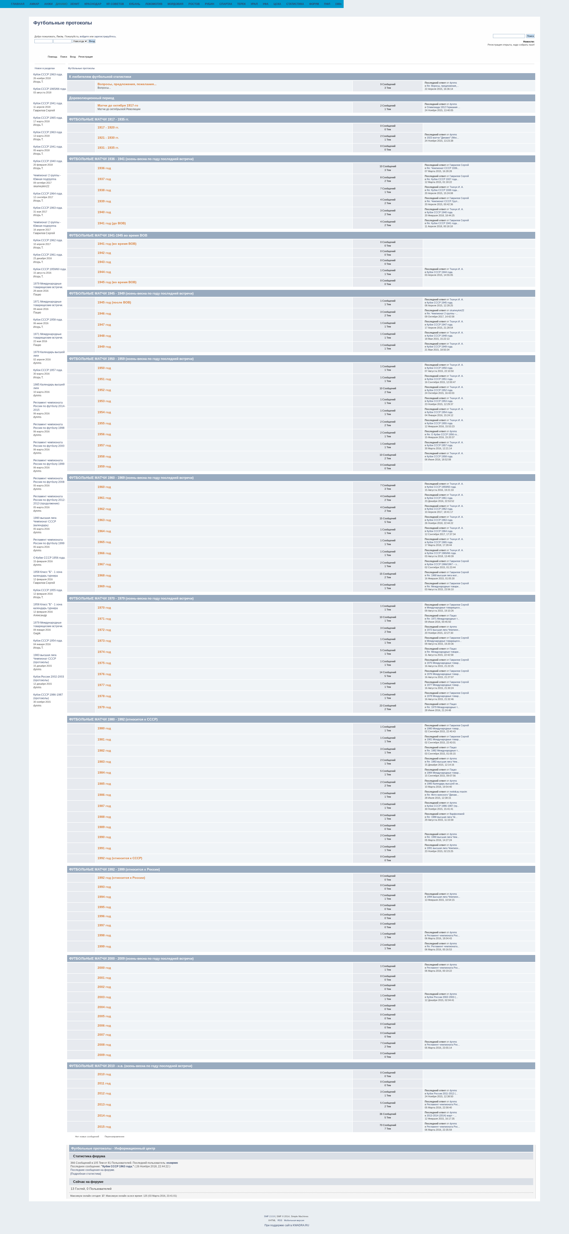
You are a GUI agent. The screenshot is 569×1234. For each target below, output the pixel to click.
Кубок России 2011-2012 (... (442, 1093)
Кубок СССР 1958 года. (48, 319)
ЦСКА (277, 4)
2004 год (104, 1007)
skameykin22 (457, 310)
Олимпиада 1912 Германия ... (443, 107)
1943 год (104, 262)
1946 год (104, 313)
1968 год (104, 575)
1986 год (104, 795)
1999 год (104, 946)
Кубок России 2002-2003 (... (442, 997)
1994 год (104, 897)
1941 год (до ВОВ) (112, 223)
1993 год (104, 887)
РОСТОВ (194, 4)
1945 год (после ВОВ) (114, 302)
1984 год (104, 772)
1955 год (104, 423)
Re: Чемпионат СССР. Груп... (443, 201)
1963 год (104, 520)
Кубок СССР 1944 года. (440, 272)
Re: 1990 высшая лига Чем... (443, 837)
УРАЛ (254, 4)
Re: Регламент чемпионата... (443, 946)
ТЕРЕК (241, 4)
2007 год (104, 1034)
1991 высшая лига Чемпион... (443, 848)
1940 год (104, 212)
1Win (338, 4)
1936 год (104, 168)
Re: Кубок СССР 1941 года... (443, 223)
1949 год (104, 346)
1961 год (104, 498)
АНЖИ (48, 4)
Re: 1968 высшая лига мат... (443, 575)
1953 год (104, 401)
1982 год (104, 750)
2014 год (104, 1115)
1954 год (104, 412)
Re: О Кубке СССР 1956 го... (443, 434)
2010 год (104, 1074)
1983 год (104, 761)
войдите (84, 36)
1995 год (104, 907)
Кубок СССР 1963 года (47, 132)
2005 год (104, 1016)
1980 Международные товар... (444, 728)
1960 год (104, 487)
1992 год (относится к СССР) (120, 858)
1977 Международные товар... (444, 685)
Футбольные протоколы (62, 23)
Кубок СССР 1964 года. (48, 193)
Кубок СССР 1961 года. (48, 254)
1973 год (104, 640)
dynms (453, 82)
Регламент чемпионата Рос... (443, 935)
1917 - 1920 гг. (108, 127)
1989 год (104, 827)
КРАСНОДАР (92, 4)
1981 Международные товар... (444, 739)
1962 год (104, 509)
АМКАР (34, 4)
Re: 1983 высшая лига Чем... (443, 761)
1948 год (104, 335)
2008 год (104, 1044)
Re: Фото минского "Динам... (443, 794)
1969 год (104, 586)
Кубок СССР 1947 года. (440, 324)
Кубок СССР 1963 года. (48, 74)
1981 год (104, 739)
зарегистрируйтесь (105, 36)
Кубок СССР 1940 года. (48, 161)
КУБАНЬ (134, 4)
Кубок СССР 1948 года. (440, 335)
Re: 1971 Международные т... (443, 618)
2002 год (104, 987)
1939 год (104, 201)
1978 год (104, 696)
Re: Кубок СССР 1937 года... (443, 179)
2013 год (104, 1104)
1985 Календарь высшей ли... (443, 783)
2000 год (104, 967)
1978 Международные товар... (444, 696)
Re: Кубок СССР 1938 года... (443, 190)
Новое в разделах (45, 68)
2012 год (104, 1093)
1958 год (104, 456)
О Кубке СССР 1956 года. (49, 557)
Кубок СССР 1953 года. (440, 401)
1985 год (104, 783)
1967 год (104, 564)
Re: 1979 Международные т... (443, 707)
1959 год (104, 466)
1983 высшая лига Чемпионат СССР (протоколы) (44, 659)
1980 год (104, 728)
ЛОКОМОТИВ (153, 4)
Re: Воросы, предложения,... (443, 85)
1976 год (104, 674)
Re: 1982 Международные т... (443, 750)
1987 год (104, 806)
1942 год (104, 253)
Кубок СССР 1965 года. (48, 117)
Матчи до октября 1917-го (118, 105)
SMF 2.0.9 (269, 1216)
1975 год (104, 663)
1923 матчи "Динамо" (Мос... (443, 137)
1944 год (104, 272)
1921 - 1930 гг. (108, 137)
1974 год (104, 652)
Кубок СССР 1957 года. (48, 370)
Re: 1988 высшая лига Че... (442, 817)
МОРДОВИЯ (175, 4)
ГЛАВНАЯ (17, 4)
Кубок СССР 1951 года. (440, 379)
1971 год (104, 618)
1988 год (104, 817)
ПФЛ (327, 4)
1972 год (104, 630)
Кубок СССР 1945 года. (440, 302)
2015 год (104, 1126)
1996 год (104, 916)
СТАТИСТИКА (295, 4)
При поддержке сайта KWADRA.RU (286, 1225)
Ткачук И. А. (456, 187)
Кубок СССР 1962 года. (48, 240)
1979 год (104, 707)
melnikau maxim (458, 791)
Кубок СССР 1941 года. (48, 103)
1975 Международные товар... (444, 663)
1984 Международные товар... (444, 772)
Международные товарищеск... (444, 607)
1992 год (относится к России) (121, 877)
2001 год (104, 977)
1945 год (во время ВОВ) (117, 282)
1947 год (104, 324)
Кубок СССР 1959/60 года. (49, 269)
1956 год (104, 434)
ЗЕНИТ (74, 4)
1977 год (104, 685)
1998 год (104, 935)
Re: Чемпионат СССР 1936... (443, 168)
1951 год (104, 379)
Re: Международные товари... (443, 586)
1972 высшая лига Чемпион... (443, 629)
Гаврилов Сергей (459, 165)
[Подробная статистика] (85, 1173)
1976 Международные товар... (444, 674)
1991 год (104, 848)
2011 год (104, 1083)
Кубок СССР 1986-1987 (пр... (443, 806)
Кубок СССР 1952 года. (440, 390)
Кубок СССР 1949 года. (440, 346)
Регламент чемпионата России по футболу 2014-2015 (49, 406)
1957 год (104, 445)
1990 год (104, 837)
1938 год (104, 190)
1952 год (104, 390)
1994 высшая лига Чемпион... (443, 896)
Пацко (453, 615)
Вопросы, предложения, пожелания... (127, 84)
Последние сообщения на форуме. (92, 1170)
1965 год (104, 542)
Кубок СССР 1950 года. (440, 368)
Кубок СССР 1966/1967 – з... (443, 564)
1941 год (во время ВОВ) (117, 243)
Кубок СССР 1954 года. (48, 640)
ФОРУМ (314, 4)
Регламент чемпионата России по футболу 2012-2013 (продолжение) (49, 500)
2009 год (104, 1055)
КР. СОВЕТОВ (115, 4)
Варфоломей (457, 814)
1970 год (104, 607)
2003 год (104, 997)
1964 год (104, 531)
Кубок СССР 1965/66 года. (49, 88)
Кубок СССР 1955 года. (48, 590)
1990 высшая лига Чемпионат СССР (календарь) (44, 521)
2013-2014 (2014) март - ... (442, 1115)
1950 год (104, 368)
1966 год (104, 553)
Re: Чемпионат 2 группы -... (442, 313)
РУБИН (209, 4)
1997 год (104, 925)
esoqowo (172, 1162)
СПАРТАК (225, 4)
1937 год (104, 179)
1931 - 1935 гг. (108, 147)
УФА (265, 4)
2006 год (104, 1025)
